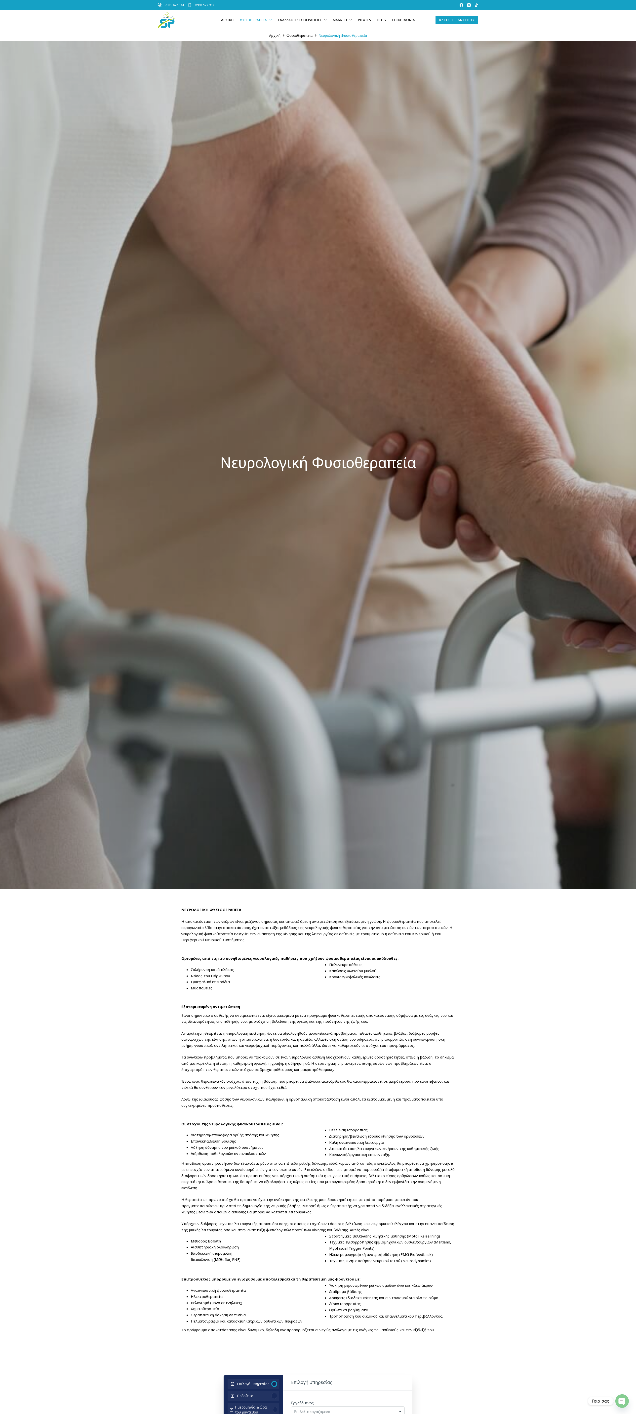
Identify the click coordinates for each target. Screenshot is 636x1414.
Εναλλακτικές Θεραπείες (300, 20)
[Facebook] (461, 5)
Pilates (364, 20)
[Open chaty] (622, 1401)
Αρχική (227, 20)
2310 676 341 (174, 4)
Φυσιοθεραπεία (253, 20)
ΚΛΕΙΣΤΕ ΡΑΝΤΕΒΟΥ (457, 20)
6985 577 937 (204, 4)
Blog (381, 20)
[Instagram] (469, 5)
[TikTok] (476, 5)
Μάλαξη (340, 20)
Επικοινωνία (403, 20)
